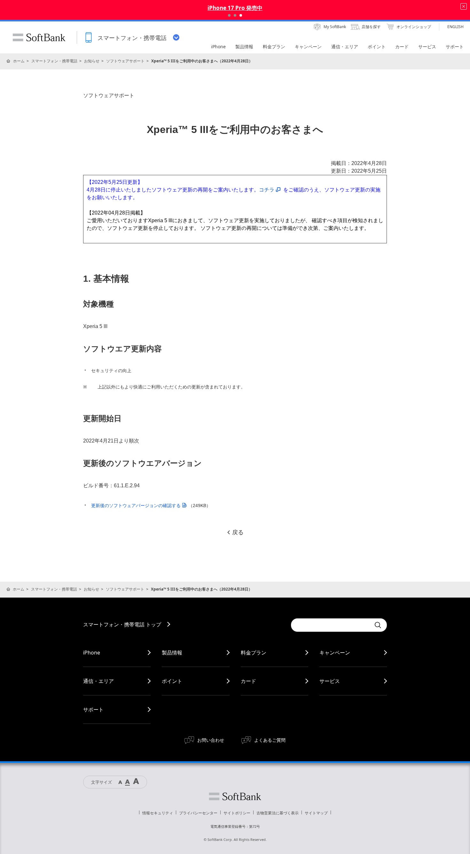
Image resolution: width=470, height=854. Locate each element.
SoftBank (39, 37)
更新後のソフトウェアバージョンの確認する (136, 505)
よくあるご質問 (270, 740)
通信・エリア (98, 681)
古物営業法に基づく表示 (277, 813)
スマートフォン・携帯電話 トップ (122, 624)
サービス (329, 681)
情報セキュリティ (157, 813)
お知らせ (91, 61)
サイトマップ (316, 813)
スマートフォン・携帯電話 (54, 61)
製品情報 (172, 652)
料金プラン (253, 652)
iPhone (91, 652)
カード (248, 681)
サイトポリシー (236, 813)
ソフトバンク (235, 796)
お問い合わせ (210, 740)
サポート (93, 709)
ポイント (172, 681)
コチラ (266, 189)
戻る (238, 532)
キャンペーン (334, 652)
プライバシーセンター (198, 813)
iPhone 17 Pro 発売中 (235, 8)
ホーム (19, 61)
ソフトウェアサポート (125, 61)
